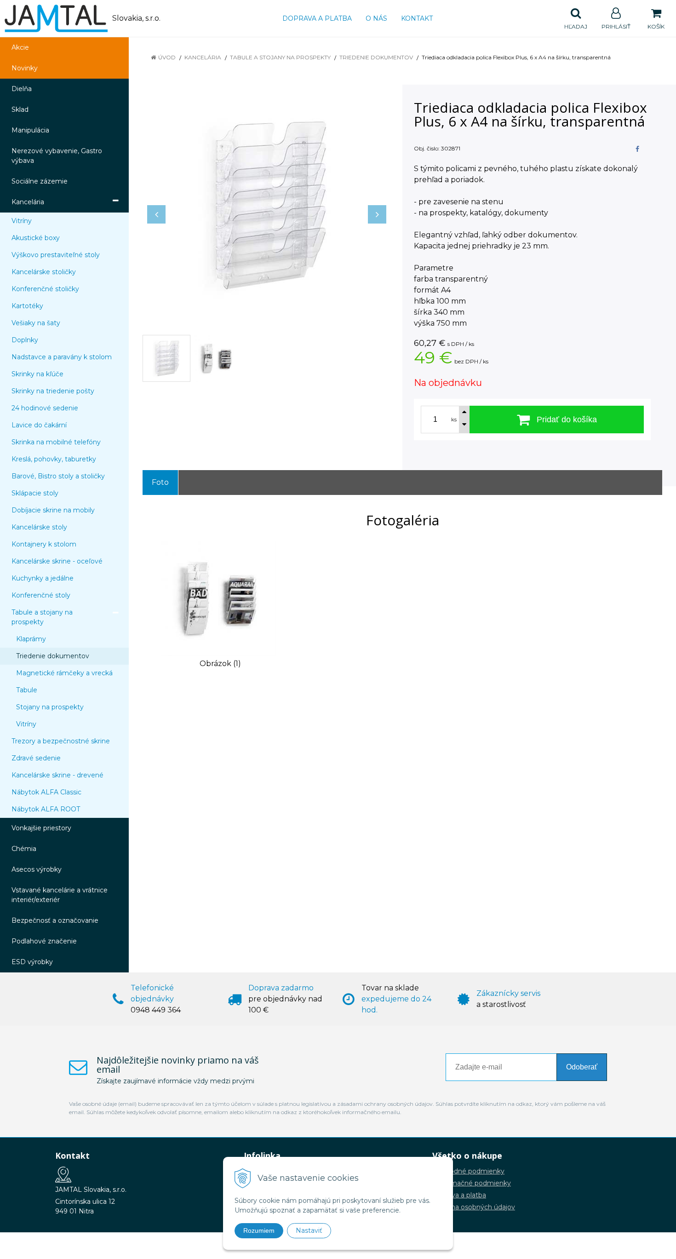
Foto (160, 482)
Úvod (167, 57)
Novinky (24, 68)
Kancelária (202, 57)
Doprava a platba (317, 18)
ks (454, 419)
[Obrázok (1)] (218, 597)
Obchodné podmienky (468, 1171)
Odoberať (581, 1067)
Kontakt (417, 18)
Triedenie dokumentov (376, 57)
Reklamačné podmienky (471, 1183)
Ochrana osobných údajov (473, 1207)
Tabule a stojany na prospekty (280, 57)
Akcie (20, 47)
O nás (376, 18)
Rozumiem (259, 1230)
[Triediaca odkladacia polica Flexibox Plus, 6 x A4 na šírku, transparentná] (267, 205)
